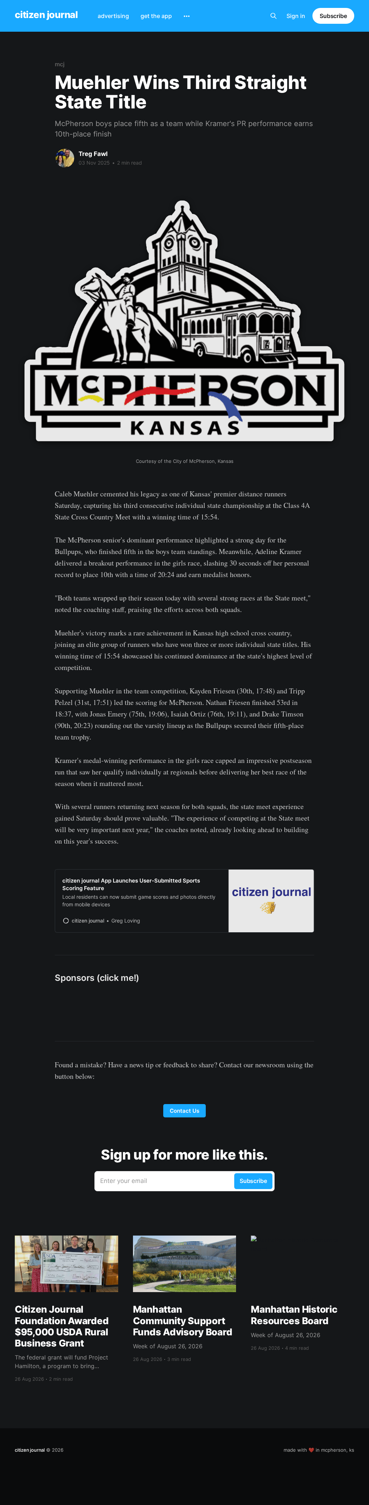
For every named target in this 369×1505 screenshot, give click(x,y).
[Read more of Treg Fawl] (65, 158)
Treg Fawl (93, 153)
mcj (60, 64)
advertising (113, 15)
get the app (156, 15)
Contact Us (184, 1110)
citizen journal (46, 15)
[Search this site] (273, 16)
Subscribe (333, 15)
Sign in (295, 15)
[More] (186, 16)
